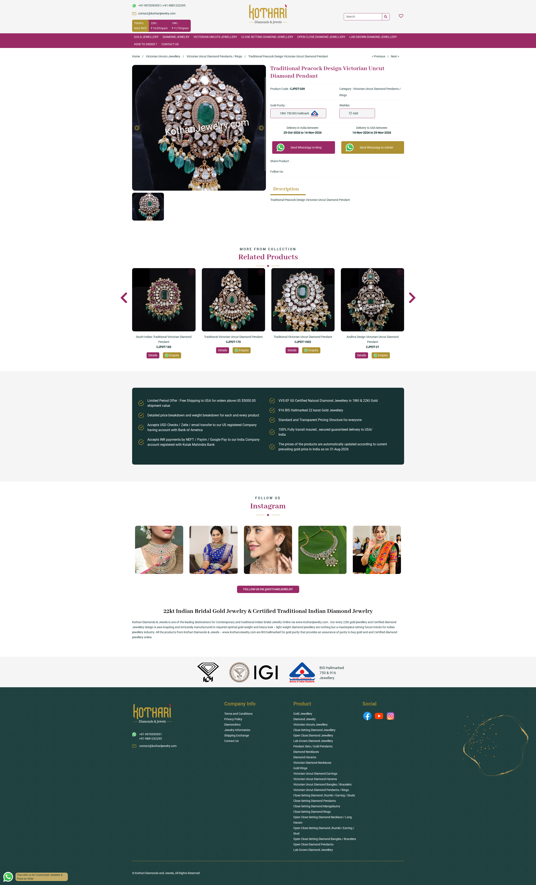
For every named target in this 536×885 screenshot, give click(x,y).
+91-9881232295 (174, 5)
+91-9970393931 (149, 5)
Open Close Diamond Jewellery (321, 37)
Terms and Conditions (238, 713)
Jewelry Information (237, 730)
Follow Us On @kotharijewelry (268, 589)
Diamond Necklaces (306, 751)
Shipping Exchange (236, 735)
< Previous (378, 56)
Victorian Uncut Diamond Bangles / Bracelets (322, 784)
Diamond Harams (304, 757)
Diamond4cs (232, 724)
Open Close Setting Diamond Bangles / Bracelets (324, 839)
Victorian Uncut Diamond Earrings (315, 773)
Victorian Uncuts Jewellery (215, 37)
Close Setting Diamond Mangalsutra (316, 806)
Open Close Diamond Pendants (313, 844)
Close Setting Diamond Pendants (314, 800)
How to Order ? (145, 44)
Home (136, 56)
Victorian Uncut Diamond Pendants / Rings (214, 56)
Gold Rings (300, 768)
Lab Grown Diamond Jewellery (373, 37)
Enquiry (174, 355)
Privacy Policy (233, 719)
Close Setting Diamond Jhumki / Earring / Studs (324, 795)
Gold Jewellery (146, 37)
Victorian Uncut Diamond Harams (315, 779)
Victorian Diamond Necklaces (312, 762)
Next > (395, 56)
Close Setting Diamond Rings (312, 811)
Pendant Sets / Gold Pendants (312, 746)
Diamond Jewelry (176, 37)
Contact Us (170, 44)
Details (152, 355)
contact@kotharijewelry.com (156, 13)
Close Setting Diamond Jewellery (267, 37)
